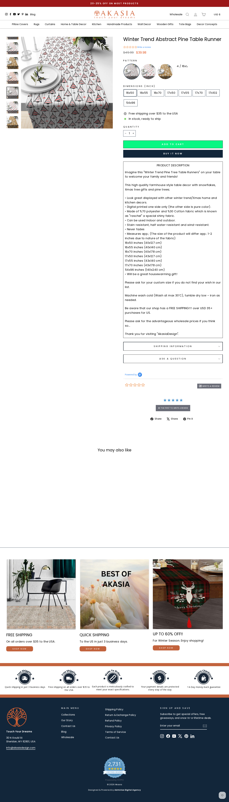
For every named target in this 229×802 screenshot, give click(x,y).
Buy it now (173, 153)
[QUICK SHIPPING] (115, 594)
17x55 (185, 93)
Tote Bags (185, 24)
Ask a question (172, 358)
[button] (209, 386)
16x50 (130, 93)
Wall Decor (144, 24)
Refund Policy (113, 720)
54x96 (130, 103)
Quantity (131, 126)
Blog (32, 14)
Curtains (50, 24)
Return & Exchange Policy (120, 715)
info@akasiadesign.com (20, 747)
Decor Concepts (207, 24)
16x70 (158, 93)
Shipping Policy (114, 709)
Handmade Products (119, 24)
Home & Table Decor (73, 24)
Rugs (36, 24)
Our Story (67, 720)
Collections (68, 714)
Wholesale (176, 14)
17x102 (213, 93)
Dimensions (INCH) (139, 86)
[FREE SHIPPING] (41, 594)
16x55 (144, 93)
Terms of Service (115, 732)
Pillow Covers (20, 24)
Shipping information (173, 346)
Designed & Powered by (114, 790)
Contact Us (68, 726)
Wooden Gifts (165, 24)
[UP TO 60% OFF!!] (188, 594)
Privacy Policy (113, 726)
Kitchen (96, 24)
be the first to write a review (173, 408)
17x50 (171, 93)
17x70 (199, 93)
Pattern (130, 60)
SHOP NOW (19, 648)
